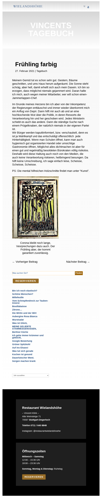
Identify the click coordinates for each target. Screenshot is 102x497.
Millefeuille (18, 297)
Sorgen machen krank (24, 361)
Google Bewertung (22, 341)
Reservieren (34, 477)
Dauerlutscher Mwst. (23, 357)
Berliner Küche (20, 332)
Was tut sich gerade (22, 351)
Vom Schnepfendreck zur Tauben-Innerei (30, 302)
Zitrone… (17, 309)
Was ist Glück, (19, 323)
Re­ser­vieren (25, 281)
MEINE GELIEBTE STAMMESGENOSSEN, (24, 327)
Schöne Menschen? (22, 294)
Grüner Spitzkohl (21, 344)
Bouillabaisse (19, 306)
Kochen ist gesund (22, 354)
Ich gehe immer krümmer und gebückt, (28, 336)
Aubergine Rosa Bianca (24, 316)
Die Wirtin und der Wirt (24, 313)
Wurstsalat (18, 320)
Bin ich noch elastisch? (24, 290)
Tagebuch (41, 71)
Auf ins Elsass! (20, 347)
